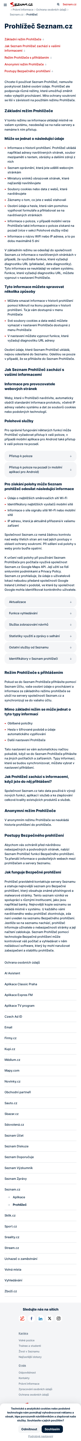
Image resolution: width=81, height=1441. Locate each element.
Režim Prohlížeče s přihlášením (27, 57)
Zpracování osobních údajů (35, 1389)
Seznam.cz (69, 4)
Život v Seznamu (29, 1351)
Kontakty (24, 1378)
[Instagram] (58, 1318)
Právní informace (23, 9)
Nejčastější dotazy (30, 1356)
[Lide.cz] (22, 1318)
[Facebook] (31, 1318)
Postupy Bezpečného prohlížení (27, 71)
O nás (22, 1365)
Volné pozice (26, 1340)
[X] (49, 1318)
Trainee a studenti (30, 1345)
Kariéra (23, 1333)
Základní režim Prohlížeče (23, 39)
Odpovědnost (27, 1372)
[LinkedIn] (40, 1318)
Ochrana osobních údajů (51, 9)
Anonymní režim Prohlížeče (24, 64)
